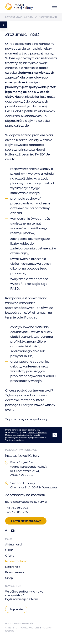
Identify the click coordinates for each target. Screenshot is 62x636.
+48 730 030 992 (16, 507)
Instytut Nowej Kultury (19, 17)
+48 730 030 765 (16, 512)
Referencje (12, 566)
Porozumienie (14, 572)
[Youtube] (12, 530)
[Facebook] (6, 530)
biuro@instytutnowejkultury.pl (26, 501)
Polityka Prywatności (19, 623)
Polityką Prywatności (37, 432)
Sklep (9, 577)
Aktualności (13, 544)
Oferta (9, 555)
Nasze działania (48, 17)
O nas (9, 549)
